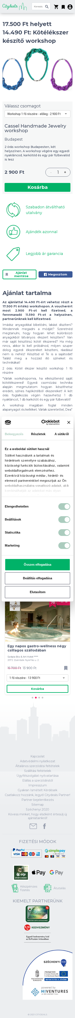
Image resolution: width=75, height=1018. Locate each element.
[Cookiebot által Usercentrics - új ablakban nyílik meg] (44, 422)
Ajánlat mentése (21, 274)
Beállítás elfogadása (37, 578)
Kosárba (38, 187)
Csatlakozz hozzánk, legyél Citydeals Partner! (37, 795)
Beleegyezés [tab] (14, 434)
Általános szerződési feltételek (37, 766)
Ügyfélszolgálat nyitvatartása (37, 776)
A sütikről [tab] (62, 434)
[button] (63, 6)
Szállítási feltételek (37, 771)
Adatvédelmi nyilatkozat (37, 761)
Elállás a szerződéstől (37, 780)
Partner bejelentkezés (37, 800)
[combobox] (37, 114)
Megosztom (57, 274)
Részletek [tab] (38, 434)
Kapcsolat (37, 756)
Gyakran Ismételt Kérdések (37, 790)
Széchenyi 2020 (37, 809)
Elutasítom (37, 592)
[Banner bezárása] (68, 422)
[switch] (64, 519)
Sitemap (37, 805)
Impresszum (37, 785)
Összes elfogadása (37, 564)
